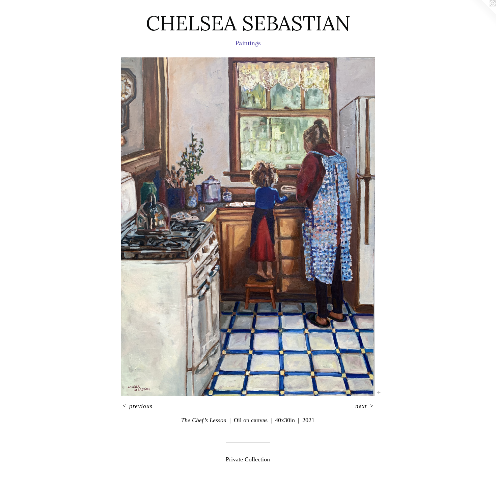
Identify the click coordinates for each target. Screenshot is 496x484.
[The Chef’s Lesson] (248, 226)
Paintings (248, 43)
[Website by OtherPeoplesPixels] (482, 13)
